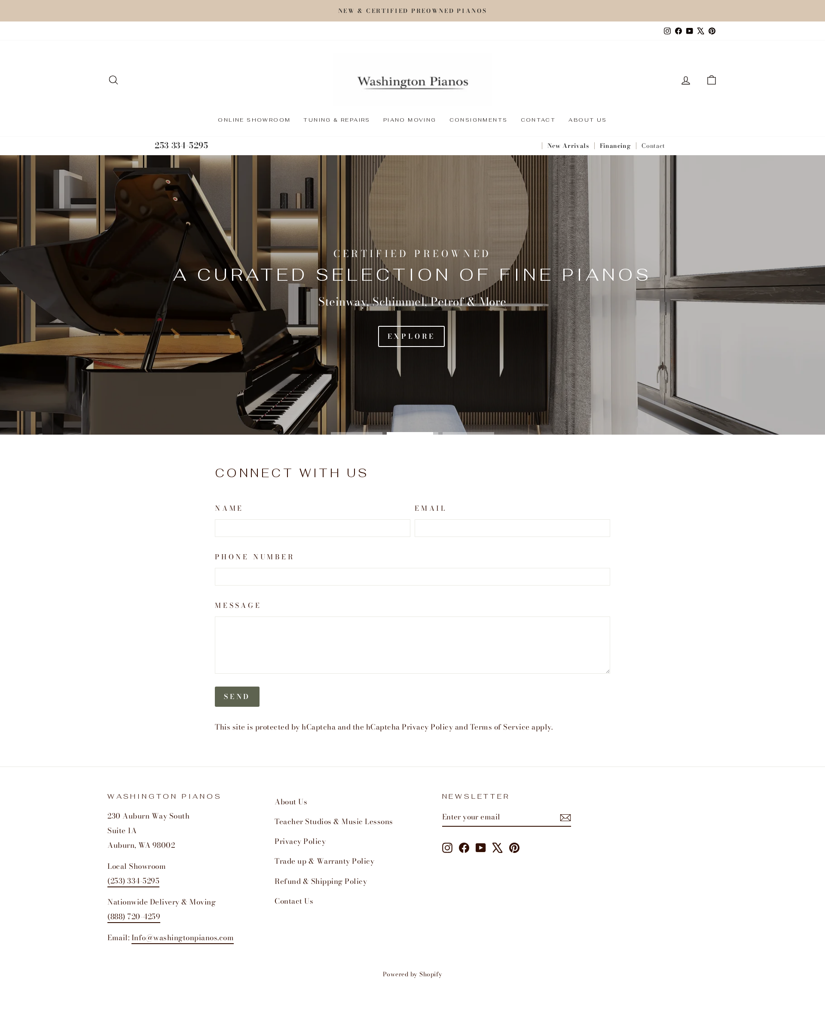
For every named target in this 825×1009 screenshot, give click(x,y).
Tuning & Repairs (336, 120)
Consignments (478, 120)
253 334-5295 (181, 145)
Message (238, 605)
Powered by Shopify (413, 974)
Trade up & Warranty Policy (324, 861)
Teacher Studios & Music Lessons (334, 821)
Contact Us (294, 901)
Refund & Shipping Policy (321, 881)
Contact (538, 120)
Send (237, 696)
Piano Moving (410, 120)
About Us (587, 120)
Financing (615, 145)
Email (431, 508)
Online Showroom (254, 120)
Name (229, 508)
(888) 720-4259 (133, 916)
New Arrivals (568, 145)
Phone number (255, 557)
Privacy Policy (427, 727)
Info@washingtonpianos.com (182, 937)
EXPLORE (412, 336)
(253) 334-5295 (133, 880)
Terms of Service (500, 727)
